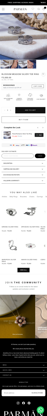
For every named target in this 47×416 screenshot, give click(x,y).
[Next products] (42, 127)
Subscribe (37, 393)
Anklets (4, 196)
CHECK (40, 156)
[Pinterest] (29, 403)
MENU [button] (5, 365)
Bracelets (23, 196)
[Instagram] (18, 403)
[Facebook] (23, 403)
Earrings (40, 196)
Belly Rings (14, 196)
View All (23, 270)
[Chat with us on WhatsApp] (40, 410)
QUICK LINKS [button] (7, 370)
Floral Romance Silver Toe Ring (22, 134)
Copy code (38, 86)
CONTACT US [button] (7, 375)
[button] (3, 9)
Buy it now (23, 120)
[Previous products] (37, 127)
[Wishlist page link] (33, 9)
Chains (31, 196)
